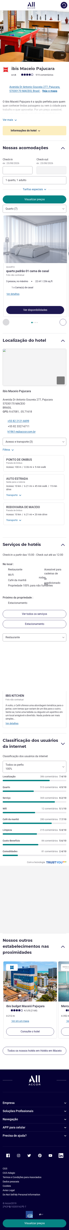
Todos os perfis (15, 766)
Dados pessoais (11, 1181)
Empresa (9, 1103)
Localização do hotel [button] (24, 340)
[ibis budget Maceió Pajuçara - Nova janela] (30, 981)
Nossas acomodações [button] (25, 147)
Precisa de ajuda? (15, 1135)
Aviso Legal (9, 1190)
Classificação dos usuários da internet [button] (30, 743)
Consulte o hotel (30, 1031)
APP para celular (14, 1127)
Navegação (10, 1119)
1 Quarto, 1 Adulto (16, 180)
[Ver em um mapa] (34, 367)
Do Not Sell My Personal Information (21, 1194)
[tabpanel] (34, 270)
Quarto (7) (12, 208)
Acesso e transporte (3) (19, 441)
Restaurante (13, 637)
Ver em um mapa (20, 1021)
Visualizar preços (34, 1223)
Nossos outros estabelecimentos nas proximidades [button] (26, 946)
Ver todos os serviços (34, 614)
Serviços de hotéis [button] (22, 544)
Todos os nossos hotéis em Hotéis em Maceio (34, 1050)
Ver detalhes (12, 723)
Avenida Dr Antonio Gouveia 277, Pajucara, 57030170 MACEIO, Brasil (34, 89)
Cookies (7, 1186)
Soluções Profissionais (18, 1111)
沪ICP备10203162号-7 (14, 1206)
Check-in (11, 161)
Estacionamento (34, 624)
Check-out (45, 161)
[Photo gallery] (34, 36)
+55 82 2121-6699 (18, 421)
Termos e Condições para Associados (22, 1177)
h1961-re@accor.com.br (22, 431)
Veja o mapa (49, 91)
